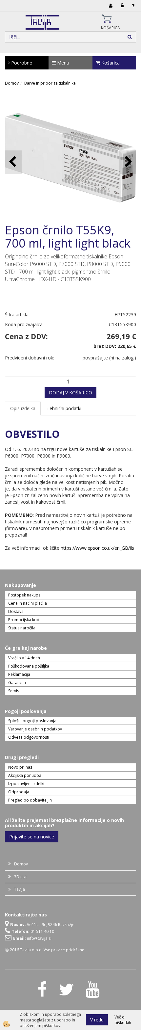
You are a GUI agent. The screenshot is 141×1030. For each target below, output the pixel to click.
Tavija (19, 889)
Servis (13, 691)
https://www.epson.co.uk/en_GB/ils (97, 548)
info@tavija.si (39, 938)
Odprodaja (18, 792)
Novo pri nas (20, 767)
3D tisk (20, 877)
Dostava (16, 611)
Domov (12, 83)
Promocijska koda (25, 619)
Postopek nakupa (24, 595)
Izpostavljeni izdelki (26, 783)
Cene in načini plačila (27, 603)
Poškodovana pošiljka (28, 666)
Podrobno (21, 63)
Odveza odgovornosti (28, 737)
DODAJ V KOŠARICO (70, 392)
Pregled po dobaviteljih (30, 800)
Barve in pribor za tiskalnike (50, 83)
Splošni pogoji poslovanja (32, 721)
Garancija (17, 682)
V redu (97, 1020)
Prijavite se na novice (31, 836)
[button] (127, 162)
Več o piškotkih (122, 1019)
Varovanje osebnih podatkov (35, 729)
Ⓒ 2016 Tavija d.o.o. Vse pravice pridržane (44, 950)
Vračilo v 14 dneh (24, 658)
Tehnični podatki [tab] (64, 408)
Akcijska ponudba (24, 775)
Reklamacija (19, 674)
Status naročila (21, 628)
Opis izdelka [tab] (22, 408)
